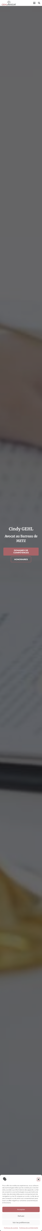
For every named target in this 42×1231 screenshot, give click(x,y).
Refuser (21, 1216)
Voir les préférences (21, 1222)
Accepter (21, 1209)
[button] (38, 1179)
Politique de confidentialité (28, 1228)
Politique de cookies (11, 1228)
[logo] (9, 3)
